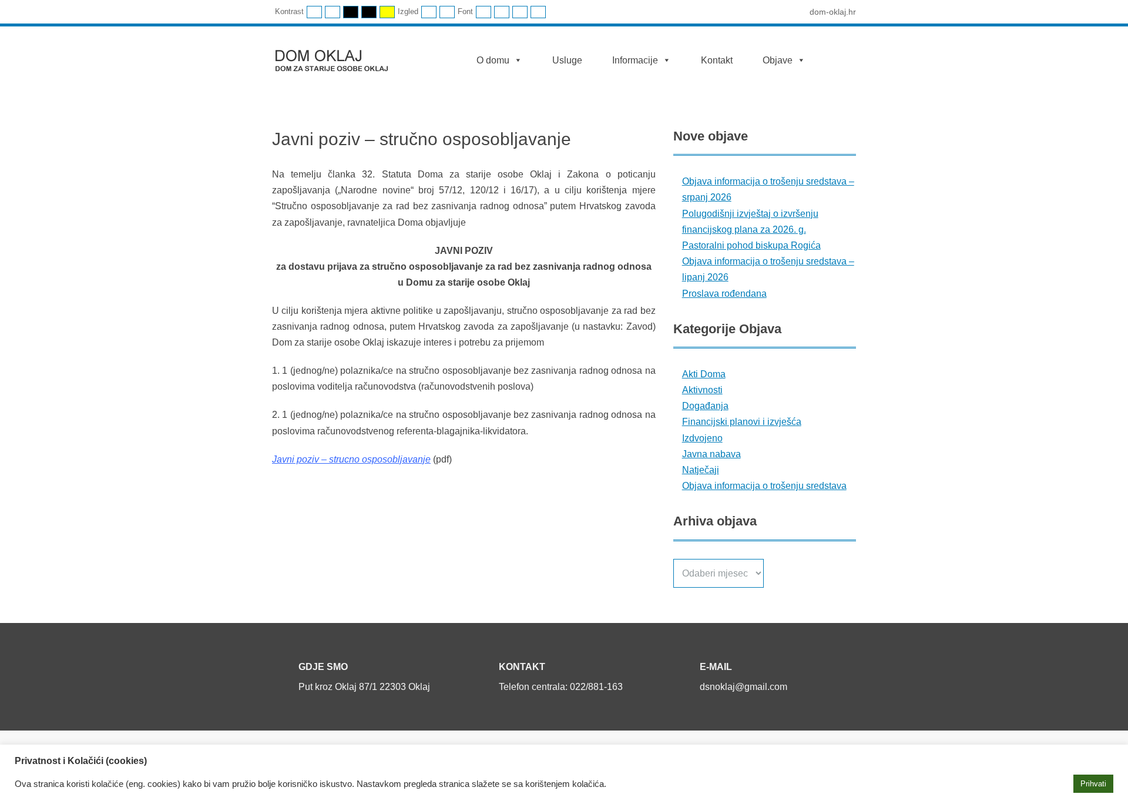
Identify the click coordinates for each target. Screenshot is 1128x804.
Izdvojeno (702, 438)
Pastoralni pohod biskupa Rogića (751, 245)
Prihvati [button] (1093, 783)
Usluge (567, 60)
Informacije (635, 60)
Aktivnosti (702, 390)
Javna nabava (711, 454)
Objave (778, 60)
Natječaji (700, 470)
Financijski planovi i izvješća (741, 422)
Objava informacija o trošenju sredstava (764, 486)
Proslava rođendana (724, 294)
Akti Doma (704, 374)
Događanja (705, 406)
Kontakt (717, 60)
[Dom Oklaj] (338, 58)
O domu (492, 60)
